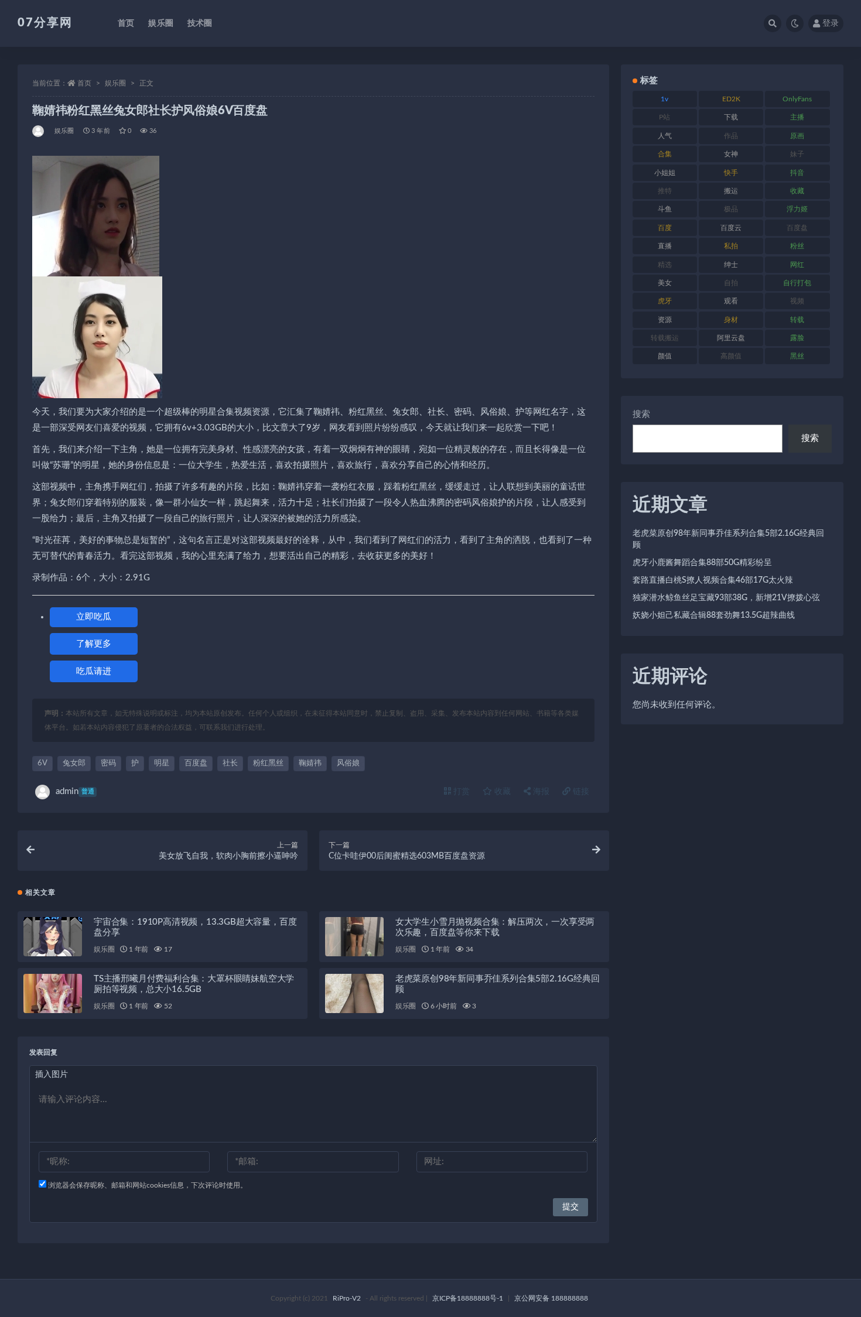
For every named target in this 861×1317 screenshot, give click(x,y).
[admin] (39, 131)
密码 (108, 763)
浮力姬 (797, 209)
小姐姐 (664, 172)
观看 (731, 301)
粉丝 (797, 245)
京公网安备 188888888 (551, 1298)
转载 (797, 319)
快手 (731, 172)
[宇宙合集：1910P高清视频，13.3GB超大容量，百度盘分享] (52, 936)
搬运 (731, 190)
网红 (797, 264)
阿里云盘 (731, 337)
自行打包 (797, 282)
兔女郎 (74, 763)
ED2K (731, 98)
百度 (665, 227)
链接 (579, 792)
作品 (731, 135)
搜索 (641, 414)
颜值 (665, 356)
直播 (665, 245)
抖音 (797, 172)
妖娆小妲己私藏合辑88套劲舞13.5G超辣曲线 (714, 615)
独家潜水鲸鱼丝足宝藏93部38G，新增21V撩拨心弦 (726, 598)
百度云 (731, 227)
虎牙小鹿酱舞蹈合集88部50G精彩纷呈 (702, 563)
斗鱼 (665, 209)
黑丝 (797, 356)
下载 (731, 117)
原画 (797, 135)
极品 (731, 209)
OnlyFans (797, 98)
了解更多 (93, 643)
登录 (830, 23)
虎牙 (665, 301)
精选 (665, 264)
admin (75, 791)
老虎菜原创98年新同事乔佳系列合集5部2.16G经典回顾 (728, 539)
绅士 (731, 264)
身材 (731, 319)
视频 (797, 301)
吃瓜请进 (93, 671)
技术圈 (200, 23)
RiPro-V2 (347, 1298)
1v (664, 98)
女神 (731, 154)
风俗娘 (348, 763)
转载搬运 (665, 337)
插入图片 (51, 1074)
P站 (664, 117)
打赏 (460, 792)
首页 (126, 23)
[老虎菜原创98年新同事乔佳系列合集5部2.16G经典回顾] (354, 993)
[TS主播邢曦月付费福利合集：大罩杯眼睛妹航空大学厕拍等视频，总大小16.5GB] (52, 993)
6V (42, 763)
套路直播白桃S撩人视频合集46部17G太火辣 (713, 580)
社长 (230, 763)
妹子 (797, 154)
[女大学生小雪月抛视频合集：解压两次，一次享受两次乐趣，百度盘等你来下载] (354, 936)
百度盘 (195, 763)
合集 (665, 154)
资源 (665, 319)
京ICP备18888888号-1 (467, 1298)
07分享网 (45, 23)
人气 (665, 135)
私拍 (731, 245)
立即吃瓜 (93, 617)
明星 (161, 763)
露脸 (797, 337)
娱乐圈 (160, 23)
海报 (540, 792)
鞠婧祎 (310, 763)
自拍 (731, 282)
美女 (665, 282)
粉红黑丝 (268, 763)
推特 (665, 190)
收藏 (501, 792)
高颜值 (731, 356)
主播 (797, 117)
